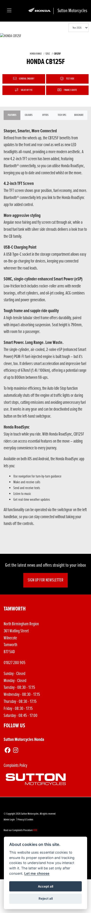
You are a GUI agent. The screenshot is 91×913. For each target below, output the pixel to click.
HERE (35, 830)
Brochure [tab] (78, 115)
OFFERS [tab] (45, 115)
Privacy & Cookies (25, 820)
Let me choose (37, 873)
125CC (47, 54)
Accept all (45, 886)
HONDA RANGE (36, 54)
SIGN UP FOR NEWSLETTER (45, 580)
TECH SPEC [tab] (62, 115)
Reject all (46, 898)
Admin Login (9, 820)
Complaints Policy (15, 766)
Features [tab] (12, 115)
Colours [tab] (29, 115)
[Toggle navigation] (9, 11)
